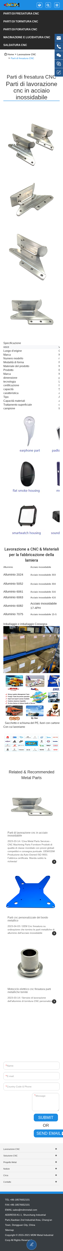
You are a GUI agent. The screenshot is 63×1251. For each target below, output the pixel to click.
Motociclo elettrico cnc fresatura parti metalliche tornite (29, 990)
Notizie (6, 1169)
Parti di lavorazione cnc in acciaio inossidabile (28, 834)
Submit (45, 1117)
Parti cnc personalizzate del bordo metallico (28, 919)
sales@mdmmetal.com (25, 1209)
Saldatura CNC (15, 45)
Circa (5, 1175)
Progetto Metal (10, 1162)
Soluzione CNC (10, 1156)
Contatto (7, 1182)
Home (11, 54)
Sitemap (9, 1230)
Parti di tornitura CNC (20, 21)
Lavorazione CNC (26, 54)
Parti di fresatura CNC (21, 13)
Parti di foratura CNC (20, 29)
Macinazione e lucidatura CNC (26, 37)
